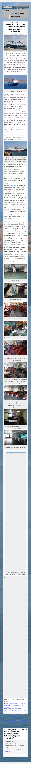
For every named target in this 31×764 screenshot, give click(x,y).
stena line (20, 710)
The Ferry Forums (15, 16)
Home (7, 13)
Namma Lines (13, 185)
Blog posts (15, 22)
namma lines (22, 707)
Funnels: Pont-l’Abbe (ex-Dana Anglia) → (15, 717)
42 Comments (23, 34)
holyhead (11, 707)
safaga (5, 708)
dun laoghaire (22, 703)
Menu (7, 10)
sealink (9, 708)
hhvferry (8, 34)
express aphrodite (8, 705)
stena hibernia (13, 710)
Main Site (22, 13)
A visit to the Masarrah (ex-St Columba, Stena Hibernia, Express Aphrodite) (16, 27)
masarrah (16, 707)
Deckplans (14, 13)
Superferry (6, 244)
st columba (14, 708)
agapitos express (13, 703)
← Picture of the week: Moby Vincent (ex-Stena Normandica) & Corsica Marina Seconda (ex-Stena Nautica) (15, 722)
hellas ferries (17, 705)
